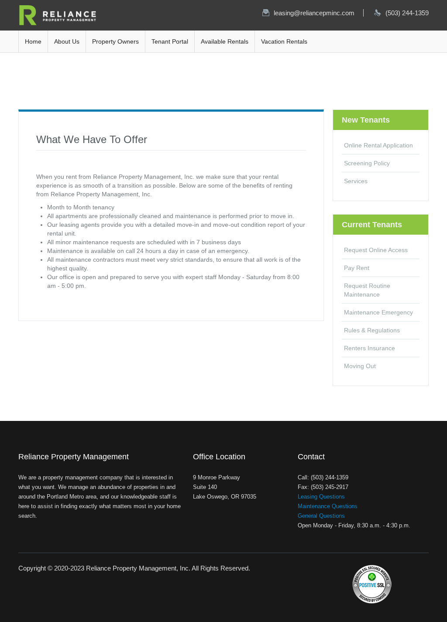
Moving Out (360, 365)
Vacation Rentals (284, 41)
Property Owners (115, 41)
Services (356, 181)
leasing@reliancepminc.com (314, 13)
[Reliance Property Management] (57, 14)
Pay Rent (356, 267)
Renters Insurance (369, 348)
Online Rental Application (378, 145)
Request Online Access (376, 249)
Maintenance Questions (328, 506)
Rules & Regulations (372, 330)
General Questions (321, 516)
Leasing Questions (321, 496)
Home (33, 41)
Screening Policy (367, 163)
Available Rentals (224, 41)
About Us (66, 41)
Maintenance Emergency (378, 312)
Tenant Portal (169, 41)
